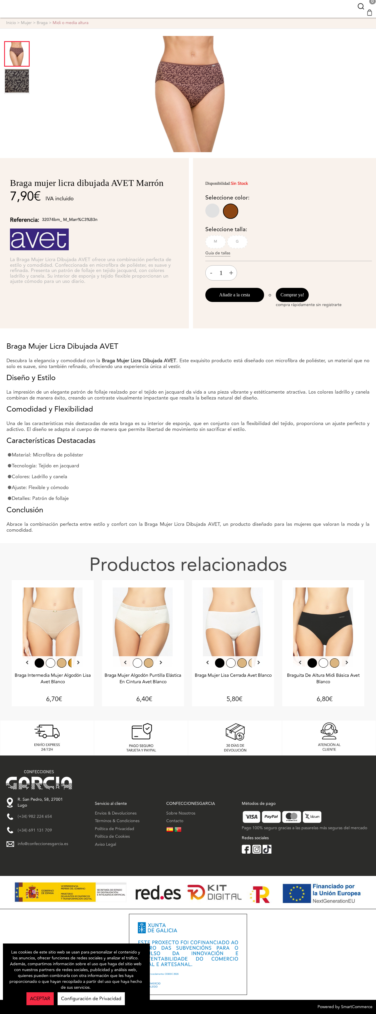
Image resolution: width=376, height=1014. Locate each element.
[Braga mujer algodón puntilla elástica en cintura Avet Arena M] (148, 663)
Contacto (174, 821)
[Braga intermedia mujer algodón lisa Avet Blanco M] (50, 663)
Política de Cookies (112, 836)
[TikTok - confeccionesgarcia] (267, 849)
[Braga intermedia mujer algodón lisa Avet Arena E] (61, 663)
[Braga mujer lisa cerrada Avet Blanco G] (231, 663)
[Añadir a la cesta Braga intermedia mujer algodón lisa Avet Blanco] (52, 628)
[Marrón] (231, 212)
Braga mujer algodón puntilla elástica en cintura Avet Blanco (143, 678)
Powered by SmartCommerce (345, 1007)
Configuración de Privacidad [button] (91, 998)
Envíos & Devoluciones (116, 813)
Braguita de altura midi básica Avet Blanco (323, 678)
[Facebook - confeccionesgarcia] (246, 849)
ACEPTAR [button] (40, 998)
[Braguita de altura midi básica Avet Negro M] (312, 663)
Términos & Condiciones (117, 821)
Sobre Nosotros (180, 813)
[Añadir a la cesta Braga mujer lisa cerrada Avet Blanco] (233, 628)
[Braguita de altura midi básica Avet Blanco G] (323, 663)
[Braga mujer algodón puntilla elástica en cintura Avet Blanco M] (137, 663)
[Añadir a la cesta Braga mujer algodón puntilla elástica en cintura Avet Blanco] (142, 628)
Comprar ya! (292, 294)
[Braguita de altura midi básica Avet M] (334, 663)
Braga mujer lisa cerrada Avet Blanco (233, 675)
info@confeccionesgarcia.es (43, 844)
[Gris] (213, 212)
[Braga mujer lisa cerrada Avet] (219, 663)
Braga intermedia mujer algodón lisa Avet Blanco (53, 678)
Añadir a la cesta (234, 294)
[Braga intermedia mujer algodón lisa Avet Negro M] (39, 663)
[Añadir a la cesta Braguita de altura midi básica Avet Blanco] (323, 628)
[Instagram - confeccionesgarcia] (256, 849)
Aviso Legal (105, 844)
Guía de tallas (217, 253)
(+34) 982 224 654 (35, 817)
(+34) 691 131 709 (35, 830)
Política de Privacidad (114, 829)
